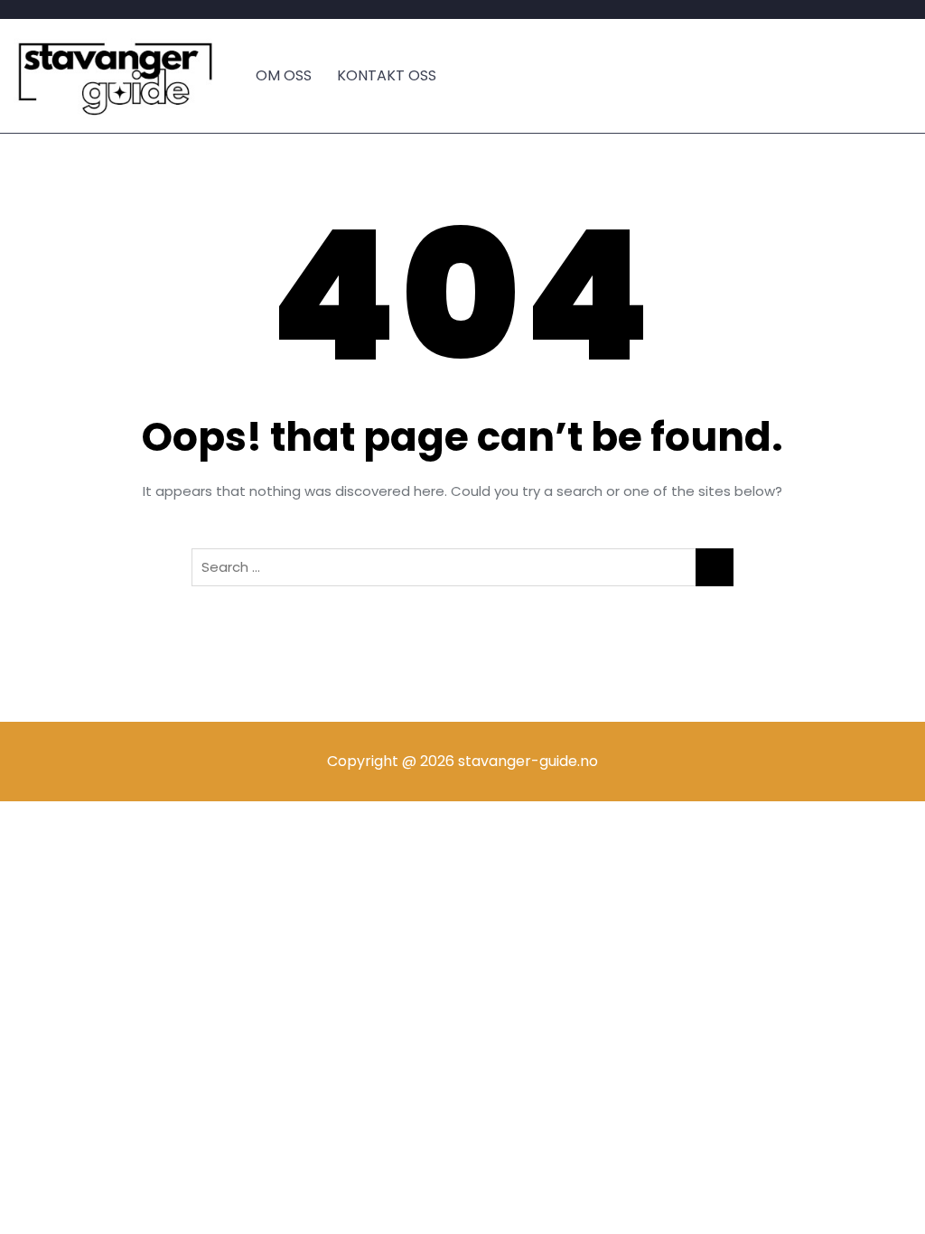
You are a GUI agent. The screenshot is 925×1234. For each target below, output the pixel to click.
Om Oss (284, 75)
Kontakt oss (386, 75)
